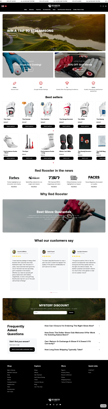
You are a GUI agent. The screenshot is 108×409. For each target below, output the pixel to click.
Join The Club (38, 387)
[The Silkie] (85, 109)
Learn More (28, 69)
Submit (71, 312)
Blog (35, 384)
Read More (14, 187)
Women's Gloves (12, 372)
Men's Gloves (11, 370)
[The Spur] (29, 141)
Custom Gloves (39, 382)
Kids (8, 375)
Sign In (63, 370)
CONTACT (91, 370)
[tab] (51, 230)
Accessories (11, 389)
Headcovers (10, 384)
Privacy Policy (65, 372)
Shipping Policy (66, 379)
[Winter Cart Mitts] (66, 141)
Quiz (89, 372)
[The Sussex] (29, 109)
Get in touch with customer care (22, 349)
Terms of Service (66, 382)
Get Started (38, 375)
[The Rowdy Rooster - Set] (85, 141)
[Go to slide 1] (53, 130)
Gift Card (10, 391)
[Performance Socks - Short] (11, 141)
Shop (36, 370)
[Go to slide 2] (54, 130)
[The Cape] (11, 109)
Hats (8, 387)
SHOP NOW (12, 37)
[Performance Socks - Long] (48, 141)
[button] (100, 6)
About (36, 372)
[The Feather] (48, 109)
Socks (9, 377)
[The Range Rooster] (66, 109)
